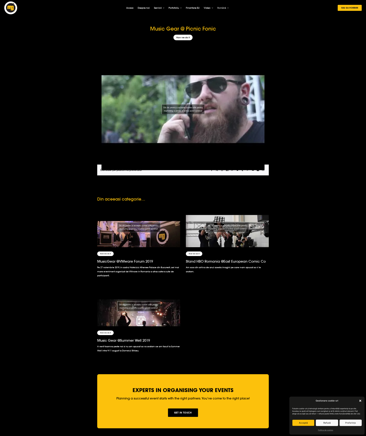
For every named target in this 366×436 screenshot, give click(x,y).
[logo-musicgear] (10, 2)
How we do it (183, 37)
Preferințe (350, 422)
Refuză (327, 422)
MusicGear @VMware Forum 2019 (125, 261)
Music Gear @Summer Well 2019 (123, 340)
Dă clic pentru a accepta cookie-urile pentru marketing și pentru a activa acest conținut (183, 109)
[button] (360, 400)
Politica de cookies (325, 430)
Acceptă (303, 422)
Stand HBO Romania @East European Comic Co (226, 261)
